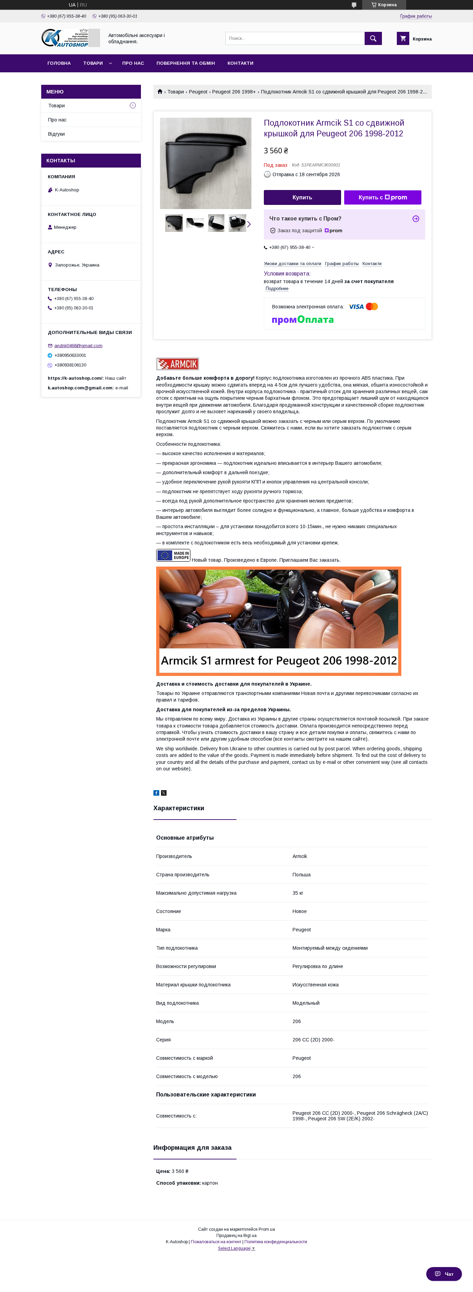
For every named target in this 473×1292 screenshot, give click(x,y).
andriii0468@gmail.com (78, 345)
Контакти (240, 63)
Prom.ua (267, 1229)
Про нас (133, 63)
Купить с (371, 197)
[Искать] (373, 38)
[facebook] (156, 794)
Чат (449, 1274)
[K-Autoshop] (70, 45)
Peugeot (198, 91)
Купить (302, 197)
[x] (164, 794)
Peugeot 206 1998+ (234, 91)
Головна (59, 63)
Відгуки (56, 134)
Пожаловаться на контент (216, 1241)
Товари (93, 63)
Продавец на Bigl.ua (236, 1235)
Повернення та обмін (186, 63)
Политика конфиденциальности (275, 1241)
